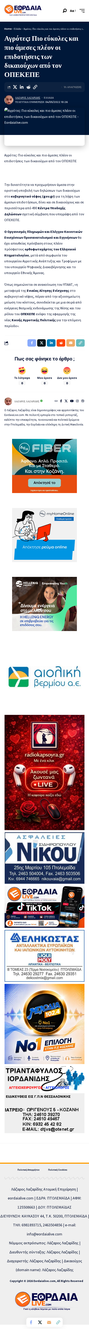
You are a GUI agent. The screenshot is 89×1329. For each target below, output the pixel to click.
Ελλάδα (17, 28)
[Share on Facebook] (30, 1322)
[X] (66, 401)
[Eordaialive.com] (22, 11)
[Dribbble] (83, 401)
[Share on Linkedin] (22, 87)
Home (8, 28)
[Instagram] (77, 401)
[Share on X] (15, 87)
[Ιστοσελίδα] (56, 401)
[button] (65, 11)
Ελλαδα (49, 97)
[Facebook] (61, 401)
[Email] (49, 1322)
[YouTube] (72, 401)
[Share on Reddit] (28, 87)
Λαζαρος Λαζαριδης (27, 97)
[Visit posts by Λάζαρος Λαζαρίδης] (8, 99)
